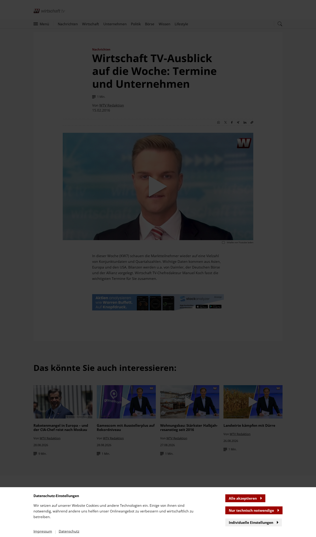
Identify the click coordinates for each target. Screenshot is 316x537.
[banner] (158, 268)
